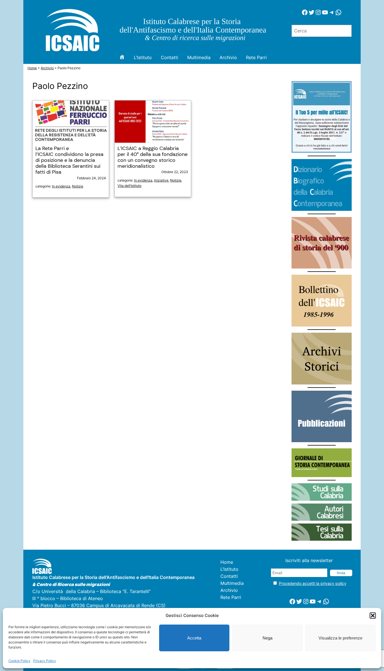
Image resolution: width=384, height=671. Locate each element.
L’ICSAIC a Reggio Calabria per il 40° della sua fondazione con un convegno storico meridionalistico (153, 157)
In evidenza (61, 186)
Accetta (194, 638)
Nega (267, 638)
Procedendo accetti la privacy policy (312, 583)
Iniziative (161, 180)
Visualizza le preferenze (340, 638)
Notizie (77, 186)
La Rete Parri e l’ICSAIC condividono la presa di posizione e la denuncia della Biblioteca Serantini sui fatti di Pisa (69, 160)
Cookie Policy (19, 661)
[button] (373, 615)
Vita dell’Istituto (129, 186)
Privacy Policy (44, 661)
